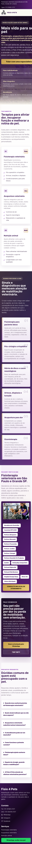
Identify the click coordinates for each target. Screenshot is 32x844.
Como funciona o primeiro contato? (13, 744)
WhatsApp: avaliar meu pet (16, 840)
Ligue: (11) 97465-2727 (8, 7)
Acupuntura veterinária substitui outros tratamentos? (14, 724)
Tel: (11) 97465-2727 (8, 809)
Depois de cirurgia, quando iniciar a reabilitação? (14, 763)
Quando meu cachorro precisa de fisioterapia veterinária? (15, 704)
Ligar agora (16, 652)
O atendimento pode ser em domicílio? (14, 734)
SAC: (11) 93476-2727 (8, 812)
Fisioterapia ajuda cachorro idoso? (14, 753)
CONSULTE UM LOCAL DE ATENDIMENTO (16, 588)
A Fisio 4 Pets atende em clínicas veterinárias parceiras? (15, 773)
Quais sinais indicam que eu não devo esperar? (16, 714)
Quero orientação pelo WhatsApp (16, 645)
